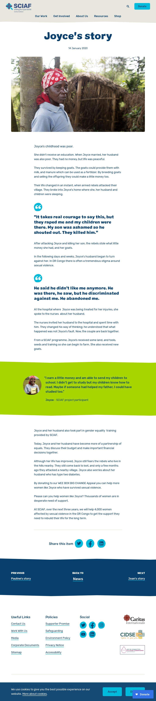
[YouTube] (83, 634)
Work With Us (19, 631)
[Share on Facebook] (90, 543)
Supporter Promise (57, 623)
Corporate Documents (25, 645)
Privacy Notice (55, 645)
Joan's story (136, 578)
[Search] (128, 6)
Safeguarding (54, 631)
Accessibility (53, 652)
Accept (112, 691)
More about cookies (34, 694)
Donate (142, 6)
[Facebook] (92, 625)
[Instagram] (101, 625)
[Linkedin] (92, 634)
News (78, 579)
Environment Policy (58, 638)
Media (15, 638)
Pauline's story (21, 578)
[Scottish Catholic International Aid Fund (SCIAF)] (18, 7)
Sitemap (16, 652)
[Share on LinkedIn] (101, 543)
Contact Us (18, 623)
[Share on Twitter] (79, 543)
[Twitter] (83, 625)
